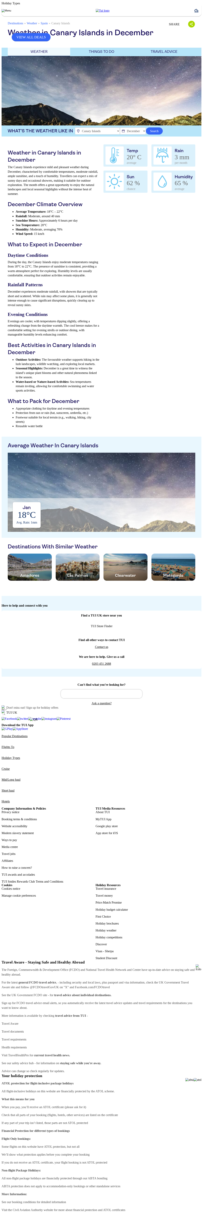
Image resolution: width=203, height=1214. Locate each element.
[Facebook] (9, 719)
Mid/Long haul (11, 779)
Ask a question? (102, 703)
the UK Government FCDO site (27, 995)
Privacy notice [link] (10, 812)
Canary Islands (60, 23)
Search (154, 131)
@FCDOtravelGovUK (44, 987)
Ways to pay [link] (9, 840)
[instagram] (49, 719)
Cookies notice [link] (11, 888)
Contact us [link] (101, 647)
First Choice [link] (103, 916)
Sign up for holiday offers (42, 707)
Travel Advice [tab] (164, 52)
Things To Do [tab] (101, 52)
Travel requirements (14, 1039)
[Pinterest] (64, 719)
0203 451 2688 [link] (101, 663)
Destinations (15, 23)
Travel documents (13, 1031)
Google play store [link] (107, 826)
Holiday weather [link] (106, 930)
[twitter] (22, 719)
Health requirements (14, 1047)
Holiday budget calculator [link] (112, 909)
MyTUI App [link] (103, 819)
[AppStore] (20, 728)
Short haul (8, 790)
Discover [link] (101, 944)
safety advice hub (23, 1063)
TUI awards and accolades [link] (18, 874)
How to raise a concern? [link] (17, 867)
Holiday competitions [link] (109, 937)
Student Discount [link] (106, 958)
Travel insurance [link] (106, 888)
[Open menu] (6, 10)
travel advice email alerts (41, 1003)
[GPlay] (7, 728)
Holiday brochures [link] (107, 923)
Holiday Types (11, 758)
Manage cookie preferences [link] (19, 895)
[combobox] (101, 694)
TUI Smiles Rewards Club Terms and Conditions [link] (32, 881)
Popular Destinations (15, 736)
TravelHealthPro (18, 1055)
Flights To (8, 747)
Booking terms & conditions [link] (19, 819)
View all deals (31, 37)
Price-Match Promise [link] (109, 902)
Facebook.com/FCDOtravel (92, 987)
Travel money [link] (104, 895)
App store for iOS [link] (107, 833)
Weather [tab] (39, 52)
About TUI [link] (103, 812)
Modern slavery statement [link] (18, 833)
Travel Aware (10, 1023)
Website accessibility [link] (14, 826)
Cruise (6, 768)
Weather (32, 23)
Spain (44, 23)
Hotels (6, 801)
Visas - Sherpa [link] (105, 951)
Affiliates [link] (7, 860)
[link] (102, 10)
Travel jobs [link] (8, 853)
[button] (197, 11)
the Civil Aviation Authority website (30, 1210)
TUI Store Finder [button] (101, 626)
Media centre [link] (10, 847)
